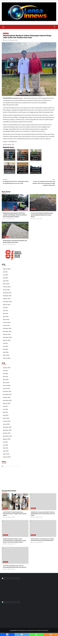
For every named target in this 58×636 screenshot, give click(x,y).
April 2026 (5, 280)
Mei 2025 (5, 313)
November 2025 (7, 295)
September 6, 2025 (14, 40)
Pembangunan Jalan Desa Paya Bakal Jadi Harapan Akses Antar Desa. (15, 241)
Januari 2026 (6, 289)
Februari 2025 (6, 322)
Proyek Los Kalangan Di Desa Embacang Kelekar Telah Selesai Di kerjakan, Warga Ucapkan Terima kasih (44, 182)
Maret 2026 (6, 283)
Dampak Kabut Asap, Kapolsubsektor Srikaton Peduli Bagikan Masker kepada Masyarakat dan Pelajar (43, 513)
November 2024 (7, 331)
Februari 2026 (6, 286)
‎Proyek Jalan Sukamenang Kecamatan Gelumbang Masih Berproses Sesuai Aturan (42, 215)
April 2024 (5, 352)
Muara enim (5, 33)
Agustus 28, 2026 (12, 517)
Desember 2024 (7, 328)
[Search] (54, 26)
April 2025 (5, 316)
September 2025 (7, 301)
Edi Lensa (6, 40)
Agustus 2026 (6, 269)
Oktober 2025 (6, 298)
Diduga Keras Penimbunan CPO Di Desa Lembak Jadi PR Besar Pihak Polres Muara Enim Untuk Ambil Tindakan (15, 215)
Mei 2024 (5, 349)
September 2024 (7, 337)
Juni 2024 (5, 346)
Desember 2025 (7, 292)
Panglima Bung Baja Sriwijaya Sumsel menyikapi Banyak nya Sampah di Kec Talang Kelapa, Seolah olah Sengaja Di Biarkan (14, 540)
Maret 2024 (6, 355)
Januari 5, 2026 (39, 218)
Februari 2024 (6, 358)
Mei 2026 (5, 277)
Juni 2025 (5, 310)
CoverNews (38, 630)
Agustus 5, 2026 (11, 218)
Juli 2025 (5, 307)
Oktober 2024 (6, 334)
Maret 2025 (6, 319)
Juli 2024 (5, 343)
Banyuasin (5, 508)
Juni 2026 (5, 274)
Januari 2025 (6, 325)
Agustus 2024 (6, 340)
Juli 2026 (5, 272)
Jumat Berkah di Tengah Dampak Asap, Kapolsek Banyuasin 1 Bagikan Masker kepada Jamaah (15, 513)
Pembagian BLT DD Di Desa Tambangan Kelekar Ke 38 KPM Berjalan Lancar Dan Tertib (16, 181)
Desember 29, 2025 (12, 244)
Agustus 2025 (6, 304)
